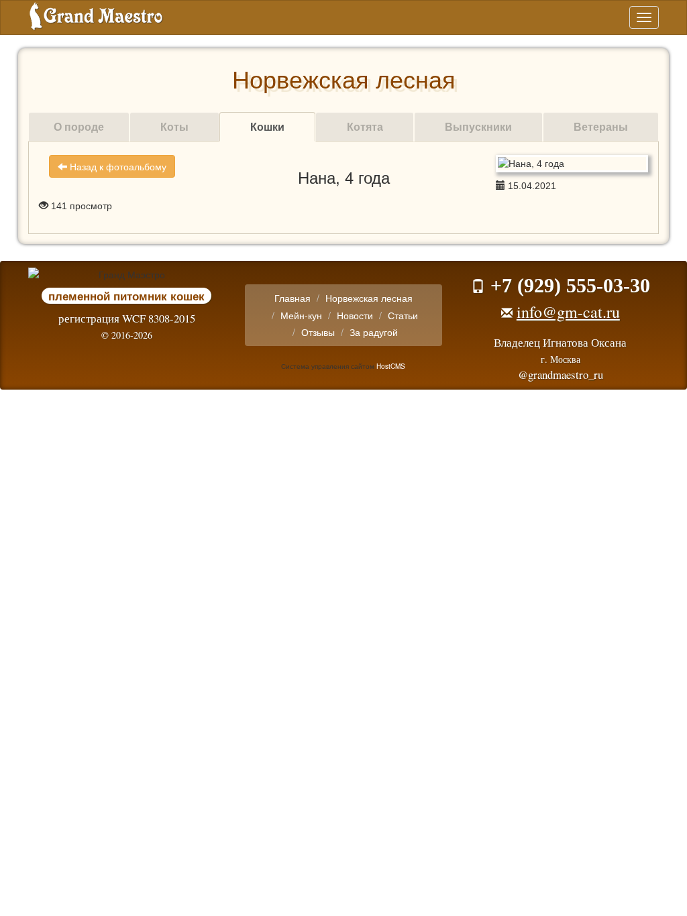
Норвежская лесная (369, 297)
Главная (292, 297)
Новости (355, 315)
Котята (365, 126)
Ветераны (601, 126)
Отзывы (318, 332)
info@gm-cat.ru (568, 312)
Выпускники (478, 126)
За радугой (374, 332)
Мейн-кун (301, 315)
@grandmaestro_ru (560, 374)
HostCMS (390, 366)
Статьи (403, 315)
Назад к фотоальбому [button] (116, 166)
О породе (79, 126)
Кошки (267, 126)
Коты (174, 126)
